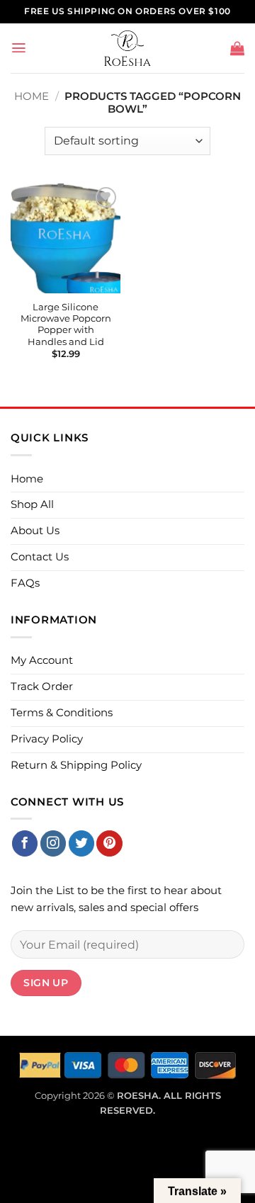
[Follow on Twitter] (81, 843)
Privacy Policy (47, 739)
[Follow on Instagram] (53, 843)
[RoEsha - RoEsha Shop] (128, 48)
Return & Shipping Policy (76, 765)
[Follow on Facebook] (25, 843)
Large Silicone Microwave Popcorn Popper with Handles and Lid (66, 324)
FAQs (25, 583)
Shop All (32, 504)
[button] (19, 47)
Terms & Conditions (62, 712)
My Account (42, 660)
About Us (35, 530)
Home (31, 96)
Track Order (42, 686)
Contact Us (40, 556)
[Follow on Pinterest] (109, 843)
